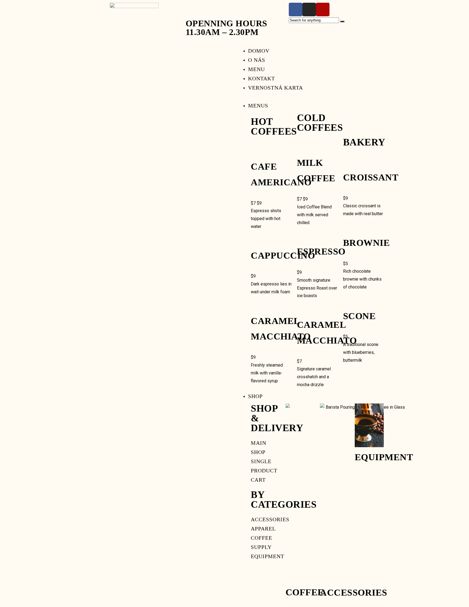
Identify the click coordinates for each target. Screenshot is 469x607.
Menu (256, 69)
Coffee (305, 592)
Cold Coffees (320, 122)
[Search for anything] (342, 21)
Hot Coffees (274, 126)
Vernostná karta (275, 88)
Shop (255, 396)
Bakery (364, 142)
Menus (258, 106)
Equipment (384, 457)
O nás (256, 60)
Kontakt (261, 78)
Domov (259, 51)
